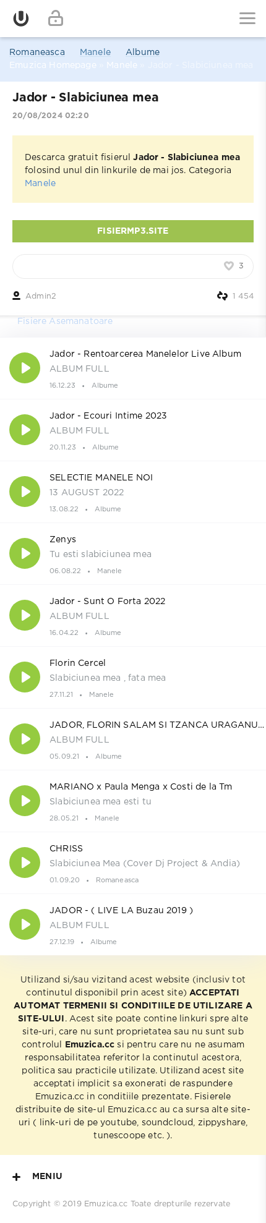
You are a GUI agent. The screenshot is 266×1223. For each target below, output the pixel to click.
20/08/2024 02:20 (50, 116)
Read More (133, 368)
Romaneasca (37, 52)
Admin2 (40, 296)
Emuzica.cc (106, 1204)
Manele (95, 52)
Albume (143, 52)
